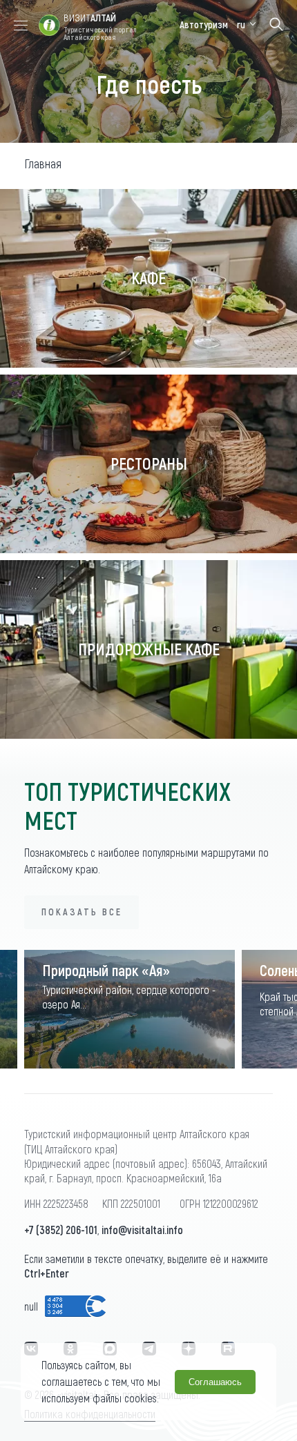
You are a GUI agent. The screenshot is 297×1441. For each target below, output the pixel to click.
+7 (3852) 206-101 (60, 1229)
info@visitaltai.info (142, 1229)
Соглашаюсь (215, 1382)
